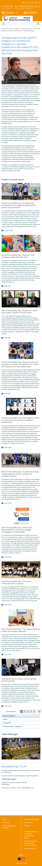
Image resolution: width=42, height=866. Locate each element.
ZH (26, 3)
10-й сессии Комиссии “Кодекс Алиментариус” (24, 89)
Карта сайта (28, 822)
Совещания (7, 723)
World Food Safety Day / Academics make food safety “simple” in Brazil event (19, 311)
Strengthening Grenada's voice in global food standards (19, 680)
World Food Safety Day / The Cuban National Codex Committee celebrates (21, 630)
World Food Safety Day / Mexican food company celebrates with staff (18, 256)
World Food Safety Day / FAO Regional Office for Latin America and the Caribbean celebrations (21, 420)
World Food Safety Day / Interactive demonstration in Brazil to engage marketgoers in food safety (17, 529)
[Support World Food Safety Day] (17, 18)
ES (39, 3)
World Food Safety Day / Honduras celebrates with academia (16, 582)
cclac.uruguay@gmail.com (25, 788)
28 (39, 711)
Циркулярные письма (31, 819)
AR (23, 3)
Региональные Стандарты (12, 726)
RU (36, 3)
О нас (4, 819)
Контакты (6, 822)
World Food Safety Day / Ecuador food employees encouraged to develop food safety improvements (19, 205)
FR (33, 3)
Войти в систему (30, 848)
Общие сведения (9, 716)
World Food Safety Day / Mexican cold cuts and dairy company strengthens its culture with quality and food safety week (20, 364)
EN (30, 3)
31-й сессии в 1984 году (18, 106)
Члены (5, 719)
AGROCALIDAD (22, 152)
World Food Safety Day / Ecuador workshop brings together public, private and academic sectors (20, 473)
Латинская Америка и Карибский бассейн (21, 30)
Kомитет (17, 29)
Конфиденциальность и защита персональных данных (31, 835)
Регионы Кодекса (26, 29)
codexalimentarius (7, 29)
